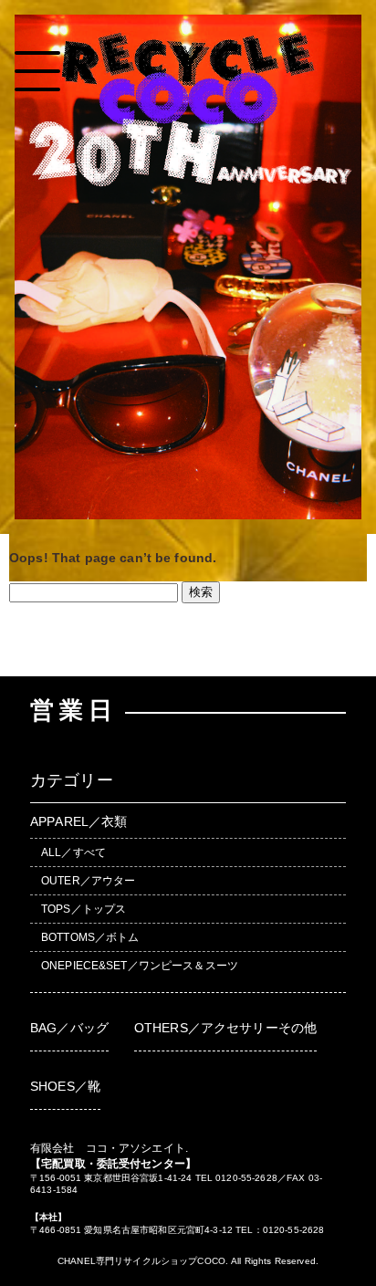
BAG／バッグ (69, 1027)
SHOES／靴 (65, 1086)
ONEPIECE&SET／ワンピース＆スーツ (139, 965)
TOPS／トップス (83, 909)
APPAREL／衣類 (78, 821)
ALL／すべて (73, 852)
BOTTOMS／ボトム (90, 937)
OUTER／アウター (88, 880)
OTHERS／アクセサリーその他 (225, 1027)
